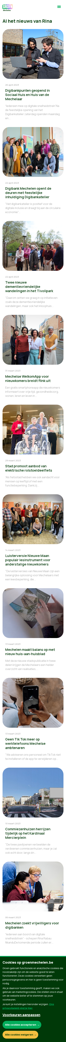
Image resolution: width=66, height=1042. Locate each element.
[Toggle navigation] (59, 8)
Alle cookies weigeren (19, 1034)
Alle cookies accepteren (20, 1024)
